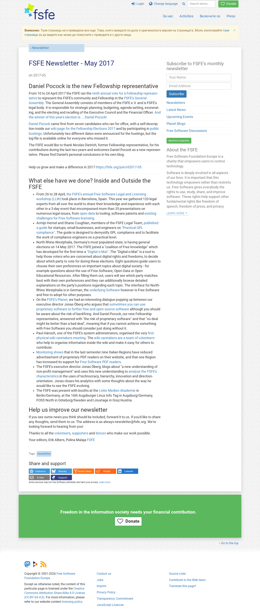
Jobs (100, 580)
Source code (177, 573)
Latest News (176, 110)
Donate (230, 4)
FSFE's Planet (57, 300)
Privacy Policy (106, 592)
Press (231, 16)
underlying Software (104, 290)
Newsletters (176, 103)
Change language (165, 4)
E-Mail (40, 477)
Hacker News (85, 471)
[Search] (183, 4)
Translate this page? (182, 586)
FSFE (91, 440)
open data (87, 213)
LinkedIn (128, 471)
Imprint (101, 586)
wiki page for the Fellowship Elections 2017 (83, 129)
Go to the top (229, 543)
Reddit (106, 471)
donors (101, 433)
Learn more (104, 482)
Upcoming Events (180, 117)
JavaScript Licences (110, 605)
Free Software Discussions (187, 131)
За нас (168, 16)
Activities (186, 16)
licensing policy (72, 601)
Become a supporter (179, 140)
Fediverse (40, 471)
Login (139, 4)
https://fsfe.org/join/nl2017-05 (118, 167)
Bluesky (62, 471)
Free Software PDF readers (100, 362)
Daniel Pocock (39, 124)
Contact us (104, 573)
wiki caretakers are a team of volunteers (124, 338)
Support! (62, 477)
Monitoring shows (49, 352)
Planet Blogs (176, 124)
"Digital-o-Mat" (97, 252)
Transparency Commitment (115, 598)
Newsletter (40, 48)
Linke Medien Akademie (117, 390)
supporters (80, 433)
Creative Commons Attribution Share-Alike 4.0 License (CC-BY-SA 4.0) (54, 593)
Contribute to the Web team (187, 580)
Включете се (210, 16)
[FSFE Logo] (40, 12)
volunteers (62, 433)
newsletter (44, 453)
